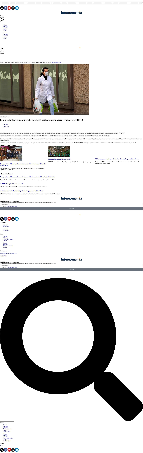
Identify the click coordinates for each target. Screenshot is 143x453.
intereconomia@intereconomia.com (8, 253)
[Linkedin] (17, 8)
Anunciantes (6, 226)
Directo (2, 15)
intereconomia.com (56, 62)
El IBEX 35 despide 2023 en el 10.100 (59, 159)
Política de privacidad (12, 206)
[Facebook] (5, 8)
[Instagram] (13, 8)
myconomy (5, 225)
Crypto (4, 30)
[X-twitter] (2, 8)
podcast (2, 17)
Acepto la (9, 206)
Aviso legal (5, 238)
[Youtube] (9, 8)
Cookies (5, 240)
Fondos (4, 29)
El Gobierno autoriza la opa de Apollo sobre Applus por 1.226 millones (117, 159)
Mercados (5, 27)
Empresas (5, 26)
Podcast (2, 443)
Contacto (5, 236)
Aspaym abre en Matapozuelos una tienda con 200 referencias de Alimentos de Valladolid (27, 177)
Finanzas (5, 25)
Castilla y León (6, 431)
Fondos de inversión (8, 429)
